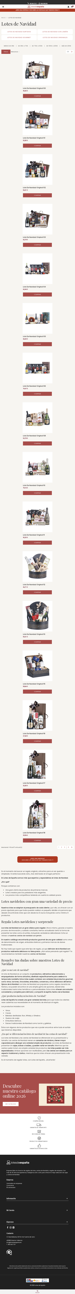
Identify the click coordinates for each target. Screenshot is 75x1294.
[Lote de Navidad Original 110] (37, 467)
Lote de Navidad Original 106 (34, 386)
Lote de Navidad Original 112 (34, 585)
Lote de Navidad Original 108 (34, 436)
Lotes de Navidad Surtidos (19, 32)
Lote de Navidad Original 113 (34, 634)
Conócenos (10, 1185)
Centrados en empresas (14, 1183)
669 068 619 (44, 3)
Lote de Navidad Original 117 (34, 783)
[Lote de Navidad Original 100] (37, 70)
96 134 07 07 (33, 3)
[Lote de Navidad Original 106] (37, 368)
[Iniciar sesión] (68, 6)
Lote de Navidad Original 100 (34, 88)
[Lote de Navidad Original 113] (37, 616)
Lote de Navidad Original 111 (34, 535)
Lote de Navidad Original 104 (34, 287)
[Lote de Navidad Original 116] (37, 715)
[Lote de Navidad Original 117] (37, 765)
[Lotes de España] (36, 6)
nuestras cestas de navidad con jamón (25, 935)
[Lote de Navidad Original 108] (37, 417)
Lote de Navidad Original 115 (34, 684)
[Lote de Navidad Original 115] (37, 665)
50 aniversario (10, 1187)
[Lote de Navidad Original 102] (37, 169)
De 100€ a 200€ (52, 46)
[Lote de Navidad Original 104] (37, 268)
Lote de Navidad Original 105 (34, 336)
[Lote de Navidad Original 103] (37, 219)
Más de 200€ (66, 46)
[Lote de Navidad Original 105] (37, 318)
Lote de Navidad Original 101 (34, 138)
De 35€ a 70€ (23, 46)
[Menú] (3, 6)
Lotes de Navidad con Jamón (55, 32)
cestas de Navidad (37, 954)
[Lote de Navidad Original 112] (37, 566)
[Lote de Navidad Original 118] (37, 814)
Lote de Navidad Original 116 (34, 733)
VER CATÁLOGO (10, 1104)
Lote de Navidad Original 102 (34, 188)
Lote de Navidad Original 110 (34, 485)
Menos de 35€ (9, 46)
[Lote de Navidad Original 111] (37, 517)
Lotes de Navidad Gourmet (19, 37)
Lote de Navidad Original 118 (34, 833)
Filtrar (6, 52)
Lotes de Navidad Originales (55, 37)
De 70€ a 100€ (37, 46)
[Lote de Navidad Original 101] (37, 120)
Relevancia (14, 51)
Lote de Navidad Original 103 (34, 237)
